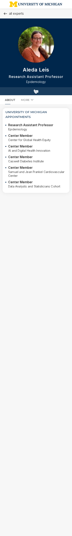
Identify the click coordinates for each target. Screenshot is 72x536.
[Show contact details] (36, 91)
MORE (25, 99)
